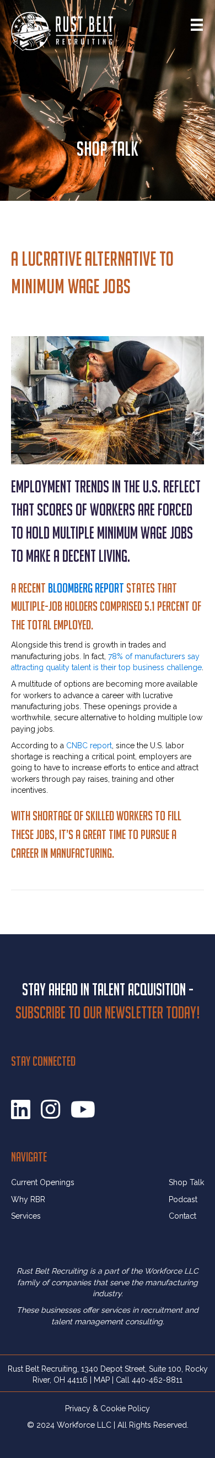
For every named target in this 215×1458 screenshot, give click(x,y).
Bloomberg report (86, 587)
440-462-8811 (157, 1379)
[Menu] (197, 25)
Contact (182, 1216)
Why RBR (28, 1199)
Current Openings (42, 1182)
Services (26, 1216)
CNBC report (89, 745)
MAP (102, 1379)
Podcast (183, 1199)
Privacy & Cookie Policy (107, 1408)
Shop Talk (186, 1182)
